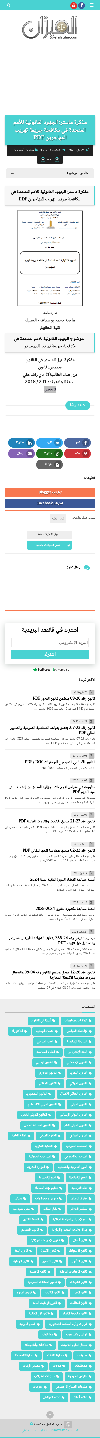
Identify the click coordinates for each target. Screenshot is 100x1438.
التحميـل (50, 389)
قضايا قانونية (27, 1324)
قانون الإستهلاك (78, 1251)
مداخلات (47, 1334)
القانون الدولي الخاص (34, 1115)
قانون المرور (24, 1293)
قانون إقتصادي (30, 1230)
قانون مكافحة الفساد (75, 1314)
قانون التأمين (79, 1261)
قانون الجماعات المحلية (73, 1272)
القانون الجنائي (48, 1083)
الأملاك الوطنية (44, 1031)
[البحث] (8, 5)
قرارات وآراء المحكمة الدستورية (68, 1324)
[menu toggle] (91, 5)
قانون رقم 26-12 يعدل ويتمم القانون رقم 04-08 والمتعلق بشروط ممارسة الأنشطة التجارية (53, 975)
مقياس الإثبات (31, 1366)
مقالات (57, 1366)
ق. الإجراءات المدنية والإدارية (69, 1230)
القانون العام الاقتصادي (37, 1125)
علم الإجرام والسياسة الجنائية (69, 1219)
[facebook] (81, 5)
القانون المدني (48, 1136)
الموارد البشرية (36, 1167)
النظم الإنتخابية (78, 1178)
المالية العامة (19, 1136)
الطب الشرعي (45, 1041)
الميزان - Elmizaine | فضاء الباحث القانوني (50, 1430)
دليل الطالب (50, 1209)
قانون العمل (80, 1293)
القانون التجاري (48, 1073)
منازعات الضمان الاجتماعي (71, 1387)
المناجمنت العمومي (75, 1157)
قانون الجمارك (21, 1261)
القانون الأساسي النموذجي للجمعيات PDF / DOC (60, 762)
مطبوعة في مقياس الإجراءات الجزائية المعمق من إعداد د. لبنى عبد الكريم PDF (51, 790)
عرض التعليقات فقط (48, 534)
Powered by (61, 669)
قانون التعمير (50, 1261)
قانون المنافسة (78, 1303)
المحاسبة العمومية (76, 1146)
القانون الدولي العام (75, 1125)
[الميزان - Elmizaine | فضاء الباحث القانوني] (50, 27)
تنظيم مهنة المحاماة (46, 1188)
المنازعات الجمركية (40, 1157)
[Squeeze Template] (68, 1424)
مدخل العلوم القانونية (74, 1345)
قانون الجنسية (37, 1272)
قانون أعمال (80, 1240)
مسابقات (82, 1355)
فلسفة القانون (31, 1219)
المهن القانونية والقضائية (72, 1167)
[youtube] (73, 5)
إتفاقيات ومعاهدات (75, 1021)
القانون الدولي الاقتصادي (42, 1104)
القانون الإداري (44, 1062)
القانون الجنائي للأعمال (73, 1094)
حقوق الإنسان (79, 1198)
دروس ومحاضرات (46, 1198)
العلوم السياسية (45, 1052)
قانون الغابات (52, 1293)
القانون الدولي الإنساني (73, 1115)
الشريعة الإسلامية (77, 1041)
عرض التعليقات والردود (48, 545)
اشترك (50, 654)
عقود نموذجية (21, 1209)
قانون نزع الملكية (39, 1314)
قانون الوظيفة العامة (45, 1303)
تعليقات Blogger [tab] (50, 492)
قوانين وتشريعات (76, 1334)
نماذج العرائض (51, 1397)
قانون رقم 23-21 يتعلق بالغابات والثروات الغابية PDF (57, 821)
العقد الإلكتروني (77, 1052)
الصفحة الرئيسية (52, 150)
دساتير (18, 1198)
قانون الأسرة (48, 1251)
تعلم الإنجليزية (47, 1178)
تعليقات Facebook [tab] (50, 503)
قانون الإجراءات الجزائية (45, 1240)
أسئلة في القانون (41, 1021)
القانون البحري (78, 1073)
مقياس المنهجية (77, 1376)
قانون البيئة (21, 1251)
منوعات (37, 1387)
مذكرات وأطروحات (23, 150)
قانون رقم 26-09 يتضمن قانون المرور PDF (64, 699)
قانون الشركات (78, 1282)
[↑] (50, 1415)
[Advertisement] (50, 80)
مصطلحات (80, 1366)
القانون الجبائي (78, 1083)
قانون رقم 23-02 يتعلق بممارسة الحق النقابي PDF (59, 850)
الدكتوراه (17, 1031)
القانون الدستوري (36, 1094)
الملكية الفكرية (44, 1146)
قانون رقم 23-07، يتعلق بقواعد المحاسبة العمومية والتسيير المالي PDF (52, 730)
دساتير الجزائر (78, 1209)
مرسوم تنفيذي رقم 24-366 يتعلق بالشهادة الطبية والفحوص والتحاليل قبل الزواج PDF (52, 941)
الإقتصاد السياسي (77, 1031)
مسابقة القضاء (55, 1355)
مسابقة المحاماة (24, 1355)
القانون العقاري (78, 1136)
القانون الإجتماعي (76, 1062)
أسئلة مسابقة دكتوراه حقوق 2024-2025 (65, 909)
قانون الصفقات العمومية (42, 1282)
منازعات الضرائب (44, 1376)
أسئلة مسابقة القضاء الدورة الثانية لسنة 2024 (62, 880)
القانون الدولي (78, 1104)
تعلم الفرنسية (79, 1188)
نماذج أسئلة (80, 1397)
